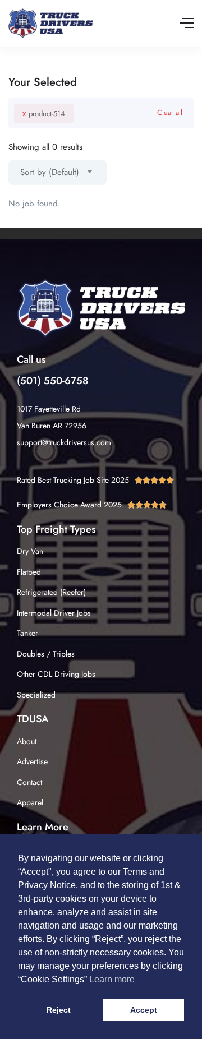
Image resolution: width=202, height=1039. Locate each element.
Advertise (32, 761)
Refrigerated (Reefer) (51, 592)
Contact (29, 782)
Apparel (30, 802)
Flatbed (29, 572)
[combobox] (57, 172)
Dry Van (30, 551)
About (26, 741)
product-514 (43, 113)
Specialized (36, 694)
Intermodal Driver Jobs (54, 612)
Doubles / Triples (46, 653)
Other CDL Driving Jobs (56, 674)
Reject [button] (59, 1009)
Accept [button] (143, 1009)
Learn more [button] (112, 979)
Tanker (27, 633)
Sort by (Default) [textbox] (49, 172)
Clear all (169, 112)
